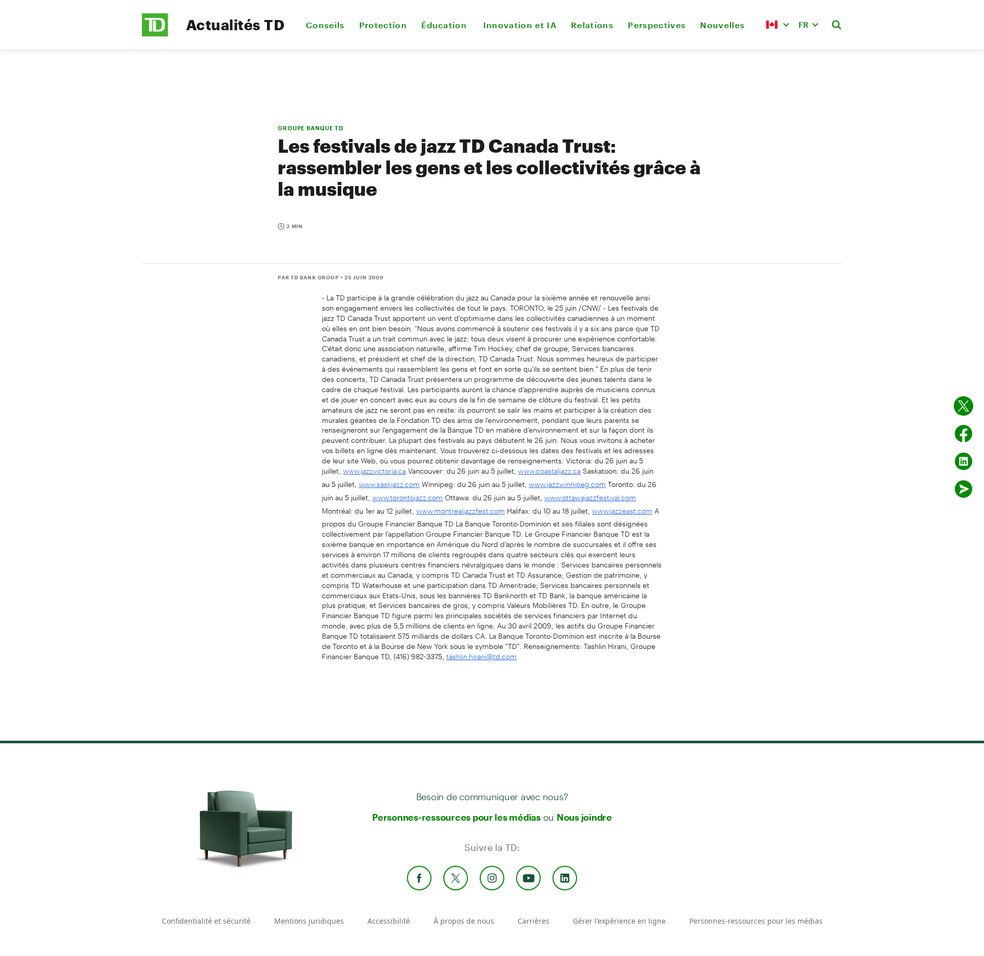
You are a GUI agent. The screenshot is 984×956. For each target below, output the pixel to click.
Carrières (533, 921)
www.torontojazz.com (407, 497)
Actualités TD (235, 24)
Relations (592, 25)
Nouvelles (722, 25)
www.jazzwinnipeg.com (567, 484)
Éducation (444, 25)
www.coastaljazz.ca (549, 470)
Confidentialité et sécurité (206, 921)
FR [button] (803, 24)
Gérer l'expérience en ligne (619, 921)
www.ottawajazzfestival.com (590, 497)
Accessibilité (388, 921)
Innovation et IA (520, 25)
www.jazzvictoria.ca (374, 470)
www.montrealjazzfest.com (460, 510)
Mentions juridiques (309, 921)
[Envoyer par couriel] (963, 489)
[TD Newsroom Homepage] (155, 33)
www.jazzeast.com (622, 510)
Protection (383, 25)
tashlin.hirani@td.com (481, 656)
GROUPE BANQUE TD (310, 128)
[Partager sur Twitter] (963, 406)
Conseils (325, 25)
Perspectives (657, 25)
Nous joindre (584, 817)
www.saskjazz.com (389, 484)
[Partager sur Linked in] (963, 461)
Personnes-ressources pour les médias (456, 817)
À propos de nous (464, 921)
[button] (777, 24)
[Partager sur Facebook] (963, 434)
